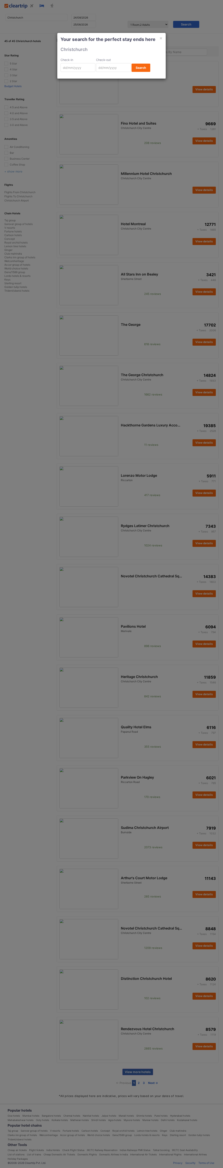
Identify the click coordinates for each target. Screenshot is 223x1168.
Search (141, 67)
